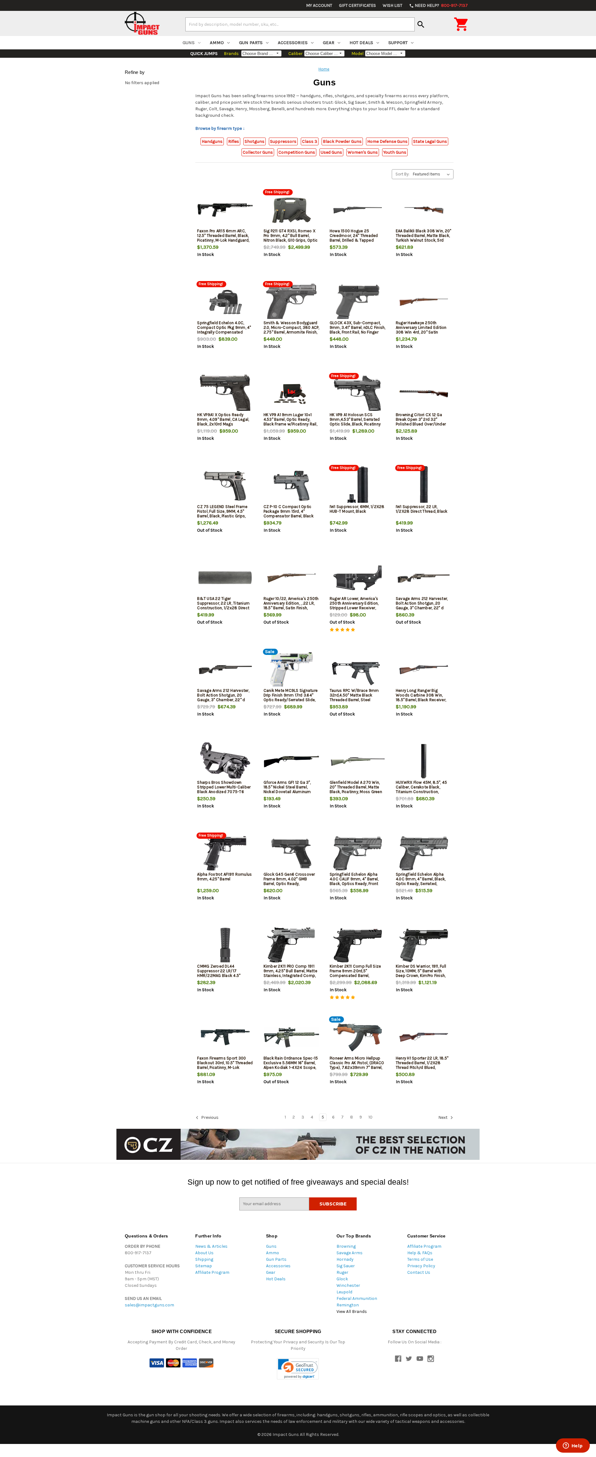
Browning (346, 1246)
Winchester (348, 1285)
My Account (319, 5)
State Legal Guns (430, 141)
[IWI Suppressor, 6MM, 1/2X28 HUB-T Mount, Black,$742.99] (357, 486)
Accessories (293, 42)
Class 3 (309, 141)
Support (398, 42)
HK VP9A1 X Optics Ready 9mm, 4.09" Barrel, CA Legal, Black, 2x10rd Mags (223, 419)
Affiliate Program (212, 1272)
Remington (347, 1305)
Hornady (345, 1259)
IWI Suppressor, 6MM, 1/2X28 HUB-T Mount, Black (357, 509)
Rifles (233, 141)
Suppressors (283, 141)
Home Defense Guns (387, 141)
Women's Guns (363, 152)
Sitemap (203, 1266)
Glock (342, 1279)
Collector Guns (258, 152)
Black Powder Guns (342, 141)
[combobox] (300, 24)
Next (443, 1117)
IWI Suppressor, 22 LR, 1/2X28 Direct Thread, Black (422, 509)
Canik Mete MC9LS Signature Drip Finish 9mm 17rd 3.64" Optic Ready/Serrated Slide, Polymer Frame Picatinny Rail (291, 697)
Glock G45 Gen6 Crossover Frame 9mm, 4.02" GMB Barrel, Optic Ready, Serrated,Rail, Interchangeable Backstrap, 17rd (291, 883)
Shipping (204, 1259)
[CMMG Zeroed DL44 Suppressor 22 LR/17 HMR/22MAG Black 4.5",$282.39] (225, 945)
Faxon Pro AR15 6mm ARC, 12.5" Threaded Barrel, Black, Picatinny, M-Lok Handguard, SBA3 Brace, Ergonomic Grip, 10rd (224, 240)
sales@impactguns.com (149, 1305)
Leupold (344, 1292)
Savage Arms (349, 1252)
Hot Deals (361, 42)
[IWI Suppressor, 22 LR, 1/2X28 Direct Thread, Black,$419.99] (423, 486)
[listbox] (432, 174)
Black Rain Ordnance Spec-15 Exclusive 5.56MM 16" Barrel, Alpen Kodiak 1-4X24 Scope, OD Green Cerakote (291, 1065)
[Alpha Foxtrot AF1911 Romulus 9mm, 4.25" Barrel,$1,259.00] (225, 853)
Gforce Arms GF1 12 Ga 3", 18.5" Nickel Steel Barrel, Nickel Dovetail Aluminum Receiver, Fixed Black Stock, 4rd (290, 791)
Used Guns (331, 152)
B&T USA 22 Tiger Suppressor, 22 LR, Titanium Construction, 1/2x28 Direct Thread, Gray (223, 605)
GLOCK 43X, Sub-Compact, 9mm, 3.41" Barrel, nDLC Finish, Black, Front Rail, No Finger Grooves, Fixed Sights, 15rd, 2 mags (358, 332)
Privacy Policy (421, 1266)
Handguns (212, 141)
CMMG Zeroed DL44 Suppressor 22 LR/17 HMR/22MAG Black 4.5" (218, 971)
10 (370, 1117)
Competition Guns (296, 152)
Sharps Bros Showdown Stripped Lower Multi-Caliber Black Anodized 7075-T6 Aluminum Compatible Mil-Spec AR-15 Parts (224, 791)
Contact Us (418, 1272)
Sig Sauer (345, 1266)
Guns (189, 42)
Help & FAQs (419, 1252)
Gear (328, 42)
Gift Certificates (357, 5)
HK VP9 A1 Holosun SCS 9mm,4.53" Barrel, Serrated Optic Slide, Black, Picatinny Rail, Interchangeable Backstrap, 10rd (355, 424)
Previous (209, 1117)
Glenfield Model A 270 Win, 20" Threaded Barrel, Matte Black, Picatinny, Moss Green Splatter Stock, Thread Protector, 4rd (356, 791)
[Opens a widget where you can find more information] (573, 1446)
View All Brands (351, 1311)
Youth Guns (394, 152)
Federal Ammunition (356, 1298)
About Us (204, 1252)
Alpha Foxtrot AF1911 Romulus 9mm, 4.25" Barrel (224, 876)
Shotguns (254, 141)
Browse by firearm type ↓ (220, 128)
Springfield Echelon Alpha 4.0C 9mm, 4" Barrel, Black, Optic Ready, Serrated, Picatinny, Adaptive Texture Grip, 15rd (421, 883)
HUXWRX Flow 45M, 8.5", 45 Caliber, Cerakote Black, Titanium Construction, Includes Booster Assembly (421, 789)
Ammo (217, 42)
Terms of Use (420, 1259)
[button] (297, 1369)
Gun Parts (251, 42)
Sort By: (402, 174)
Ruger (342, 1272)
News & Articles (211, 1246)
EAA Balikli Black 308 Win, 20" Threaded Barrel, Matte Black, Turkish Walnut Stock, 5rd (423, 236)
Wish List (392, 5)
